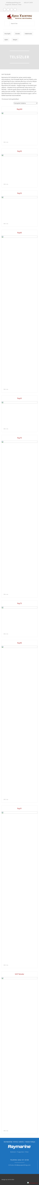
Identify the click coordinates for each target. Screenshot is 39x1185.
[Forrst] (11, 9)
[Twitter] (15, 9)
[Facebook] (4, 9)
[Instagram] (8, 9)
